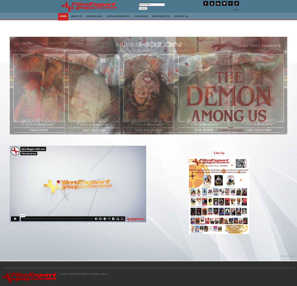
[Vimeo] (224, 3)
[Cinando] (230, 3)
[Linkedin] (218, 3)
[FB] (205, 3)
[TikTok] (236, 3)
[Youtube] (212, 3)
